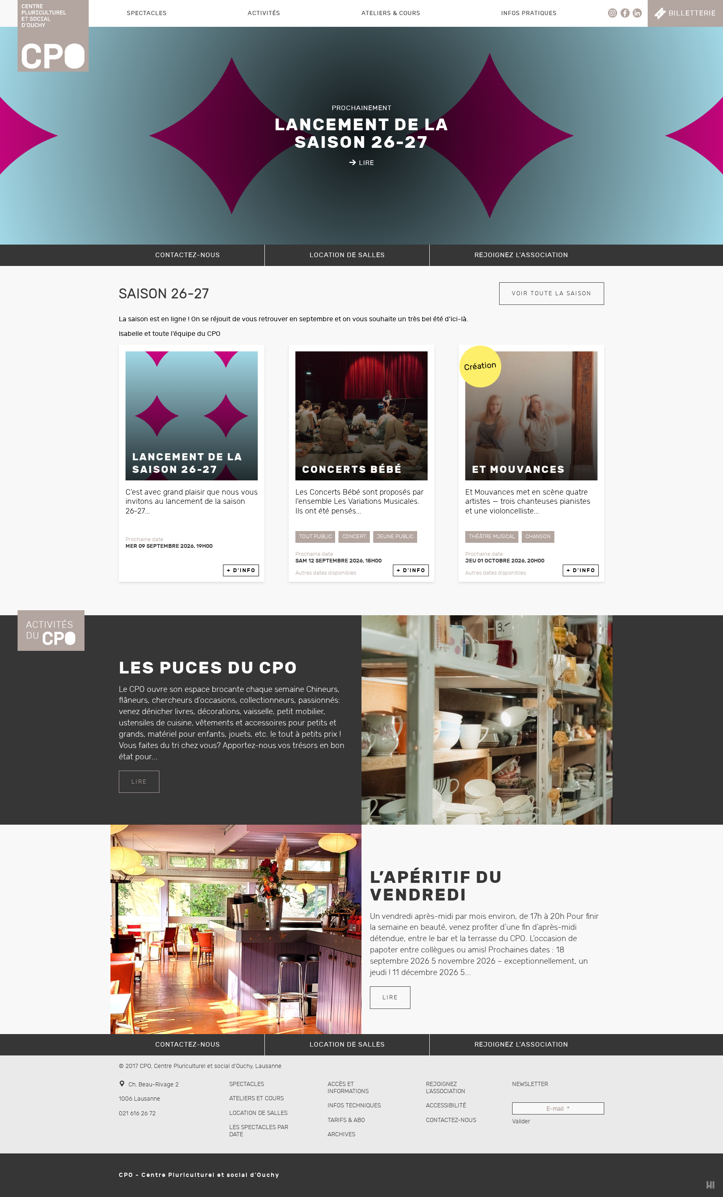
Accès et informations (348, 1088)
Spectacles (147, 13)
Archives (341, 1134)
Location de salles (258, 1113)
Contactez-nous (451, 1120)
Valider (521, 1121)
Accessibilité (446, 1105)
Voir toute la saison (552, 293)
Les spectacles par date (258, 1131)
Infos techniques (354, 1105)
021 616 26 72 (137, 1113)
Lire (139, 781)
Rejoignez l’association (445, 1088)
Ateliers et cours (256, 1098)
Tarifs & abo (346, 1120)
